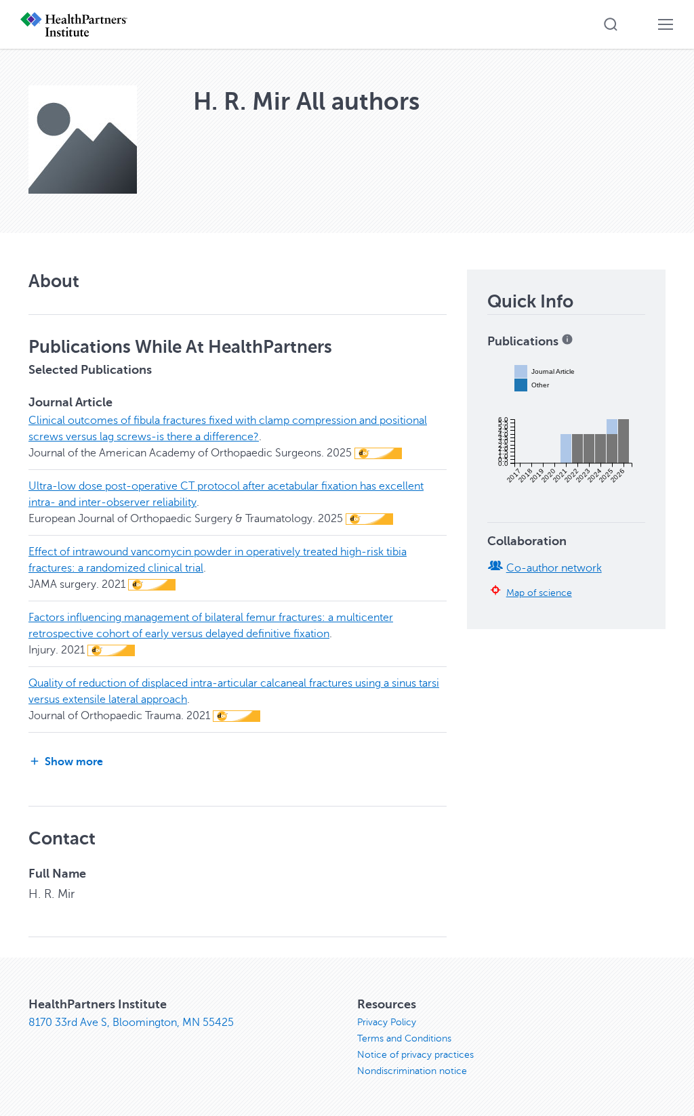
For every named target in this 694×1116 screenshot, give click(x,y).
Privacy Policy (386, 1022)
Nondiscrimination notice (412, 1071)
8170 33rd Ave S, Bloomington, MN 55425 (131, 1022)
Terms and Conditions (404, 1038)
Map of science (539, 592)
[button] (611, 24)
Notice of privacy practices (415, 1055)
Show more (74, 762)
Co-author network (554, 568)
